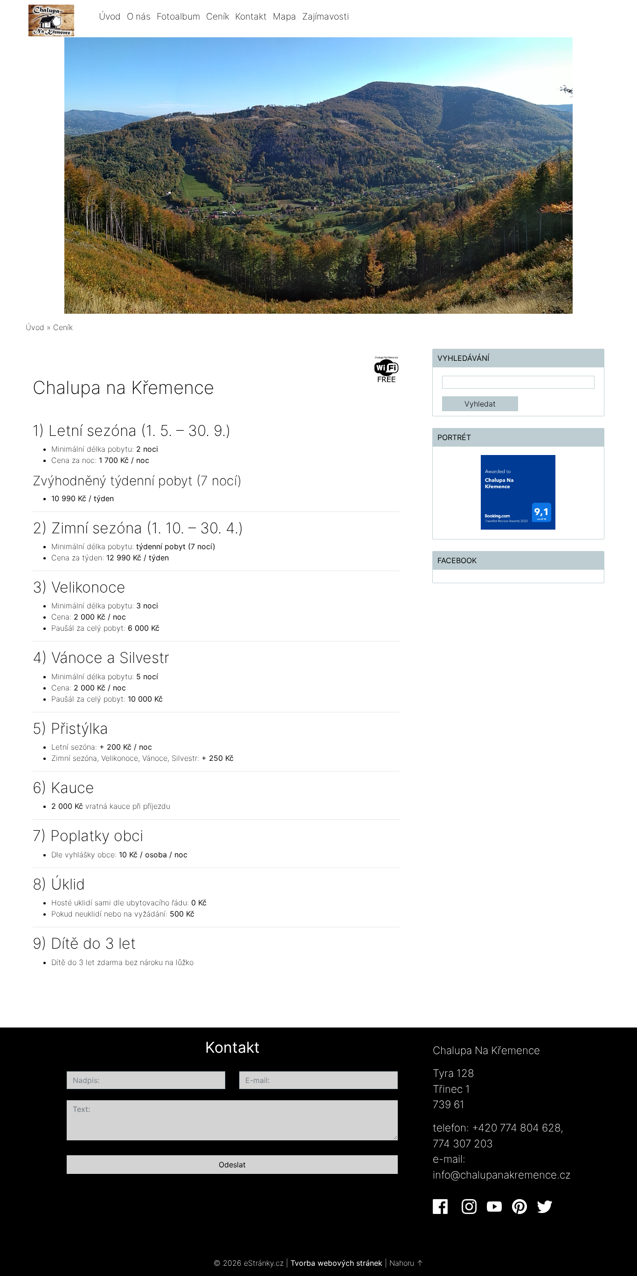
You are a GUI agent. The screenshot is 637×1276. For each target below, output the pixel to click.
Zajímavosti (325, 16)
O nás (139, 16)
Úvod (110, 16)
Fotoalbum (178, 16)
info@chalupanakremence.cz (502, 1174)
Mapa (284, 16)
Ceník (217, 16)
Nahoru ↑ (406, 1263)
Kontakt (251, 16)
